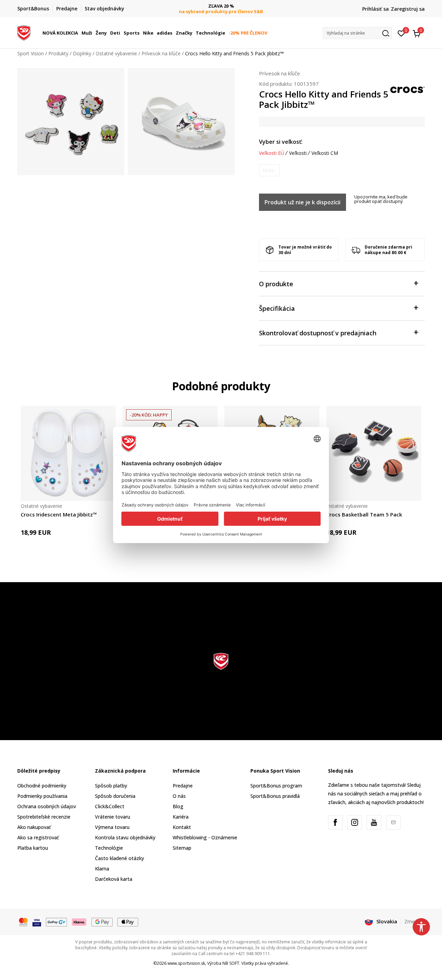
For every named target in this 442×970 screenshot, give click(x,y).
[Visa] (36, 921)
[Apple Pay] (127, 921)
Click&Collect (109, 806)
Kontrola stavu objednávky (125, 837)
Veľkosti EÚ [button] (271, 153)
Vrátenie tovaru (112, 816)
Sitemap (182, 848)
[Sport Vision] (23, 32)
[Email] (393, 822)
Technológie (109, 848)
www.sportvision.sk (186, 963)
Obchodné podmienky (41, 785)
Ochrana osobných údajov (46, 806)
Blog (178, 806)
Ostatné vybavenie (116, 53)
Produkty (58, 53)
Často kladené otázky (119, 858)
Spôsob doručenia (115, 796)
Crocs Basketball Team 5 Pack (364, 514)
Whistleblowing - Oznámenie (205, 837)
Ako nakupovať (34, 827)
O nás (179, 796)
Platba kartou (32, 848)
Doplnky (82, 53)
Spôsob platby (111, 785)
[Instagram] (355, 822)
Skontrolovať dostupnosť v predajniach (317, 333)
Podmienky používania (42, 796)
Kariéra (181, 816)
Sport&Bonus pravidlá (275, 796)
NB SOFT (230, 963)
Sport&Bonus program (276, 785)
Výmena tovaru (112, 827)
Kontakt (182, 827)
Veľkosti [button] (298, 153)
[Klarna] (79, 921)
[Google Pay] (102, 921)
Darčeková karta (113, 879)
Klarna (102, 868)
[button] (79, 33)
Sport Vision (30, 53)
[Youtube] (374, 822)
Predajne (183, 785)
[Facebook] (335, 822)
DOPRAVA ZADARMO (237, 6)
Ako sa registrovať (38, 837)
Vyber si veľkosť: (280, 142)
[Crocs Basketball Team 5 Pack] (373, 453)
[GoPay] (56, 921)
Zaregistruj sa (408, 9)
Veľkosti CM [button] (324, 153)
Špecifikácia (277, 308)
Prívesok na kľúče (161, 53)
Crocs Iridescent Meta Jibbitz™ (59, 514)
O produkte (276, 284)
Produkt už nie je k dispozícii (302, 202)
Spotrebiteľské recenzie (43, 816)
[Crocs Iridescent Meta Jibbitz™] (68, 453)
